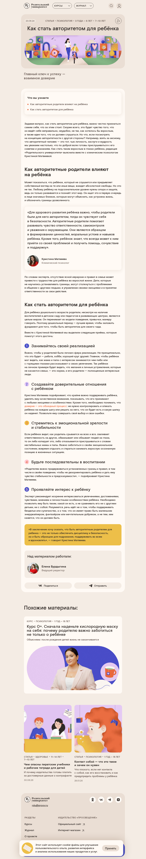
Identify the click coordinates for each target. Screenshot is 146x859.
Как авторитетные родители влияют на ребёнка (59, 104)
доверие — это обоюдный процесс (46, 406)
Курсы (58, 5)
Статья (49, 20)
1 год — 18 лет (62, 621)
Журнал (81, 5)
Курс (30, 621)
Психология (64, 20)
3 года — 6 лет (83, 20)
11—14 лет (56, 756)
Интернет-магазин (69, 830)
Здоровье (41, 756)
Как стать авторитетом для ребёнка (51, 109)
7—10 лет (100, 20)
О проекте (31, 836)
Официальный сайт (69, 824)
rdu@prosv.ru (40, 805)
